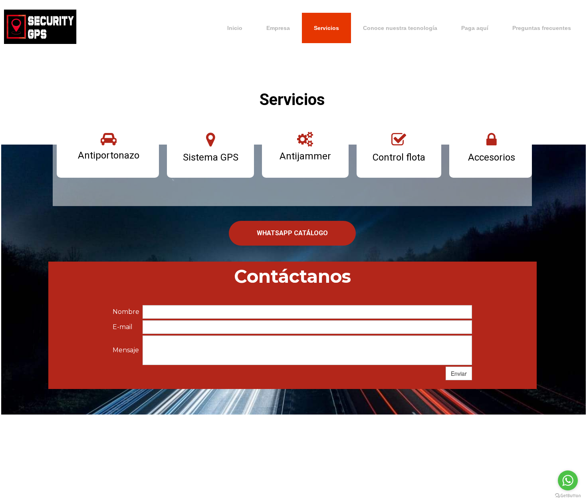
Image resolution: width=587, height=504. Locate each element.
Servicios (326, 28)
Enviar (459, 373)
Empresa (278, 28)
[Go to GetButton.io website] (568, 495)
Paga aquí (474, 28)
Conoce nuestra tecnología (400, 28)
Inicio (234, 28)
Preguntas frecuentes (541, 28)
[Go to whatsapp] (568, 480)
